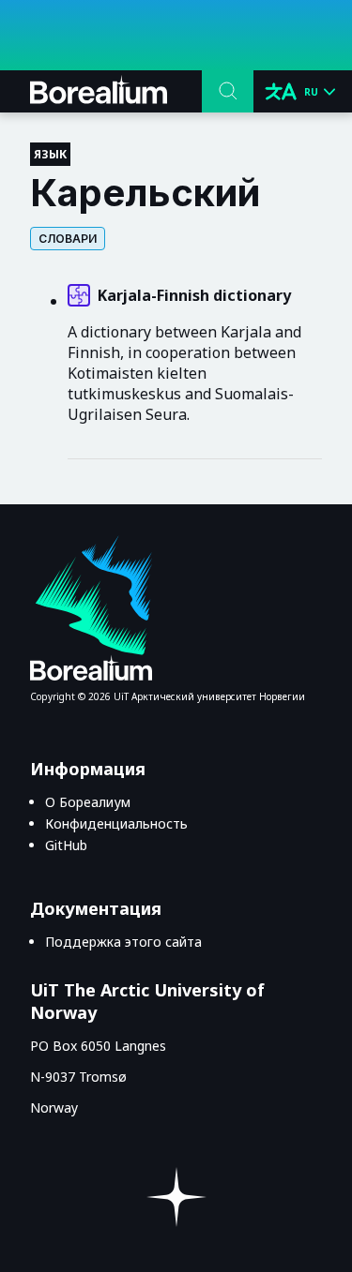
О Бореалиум (87, 802)
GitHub (66, 845)
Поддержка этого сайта (123, 941)
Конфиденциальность (116, 823)
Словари (67, 239)
